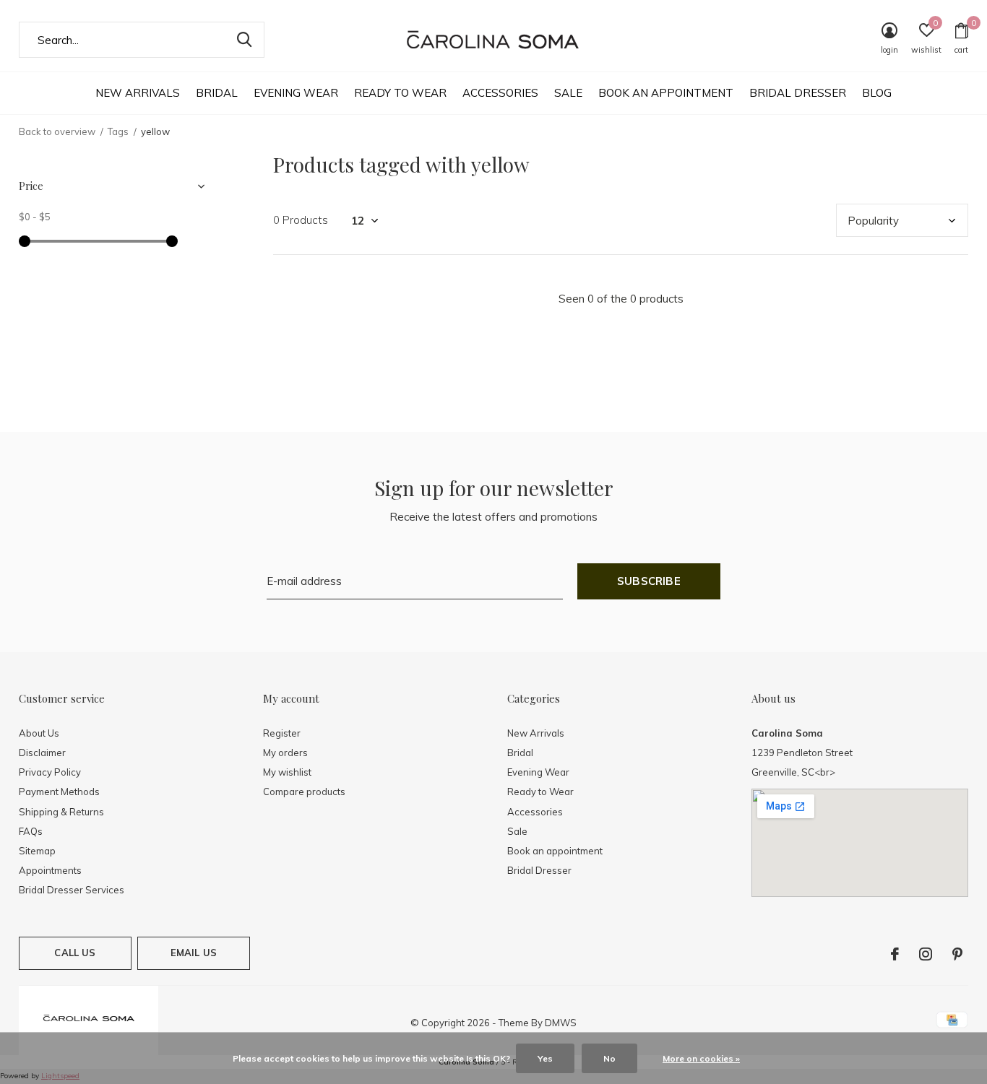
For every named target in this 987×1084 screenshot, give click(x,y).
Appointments (50, 870)
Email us (194, 952)
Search (244, 40)
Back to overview (57, 131)
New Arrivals (137, 93)
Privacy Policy (50, 772)
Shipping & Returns (61, 812)
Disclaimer (42, 752)
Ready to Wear (400, 93)
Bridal (217, 93)
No (609, 1058)
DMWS (561, 1022)
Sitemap (37, 851)
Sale (568, 93)
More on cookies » (701, 1058)
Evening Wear (296, 93)
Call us (74, 952)
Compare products (304, 791)
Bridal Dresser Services (71, 890)
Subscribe (649, 581)
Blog (877, 93)
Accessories (500, 93)
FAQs (31, 831)
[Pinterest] (957, 954)
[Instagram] (925, 954)
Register (282, 733)
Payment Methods (59, 791)
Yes (545, 1058)
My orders (285, 752)
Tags (118, 131)
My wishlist (287, 772)
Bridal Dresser (797, 93)
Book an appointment (665, 93)
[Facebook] (895, 954)
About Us (39, 733)
